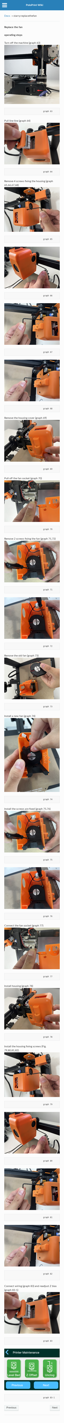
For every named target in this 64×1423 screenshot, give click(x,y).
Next (55, 1407)
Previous (11, 1407)
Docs (7, 16)
